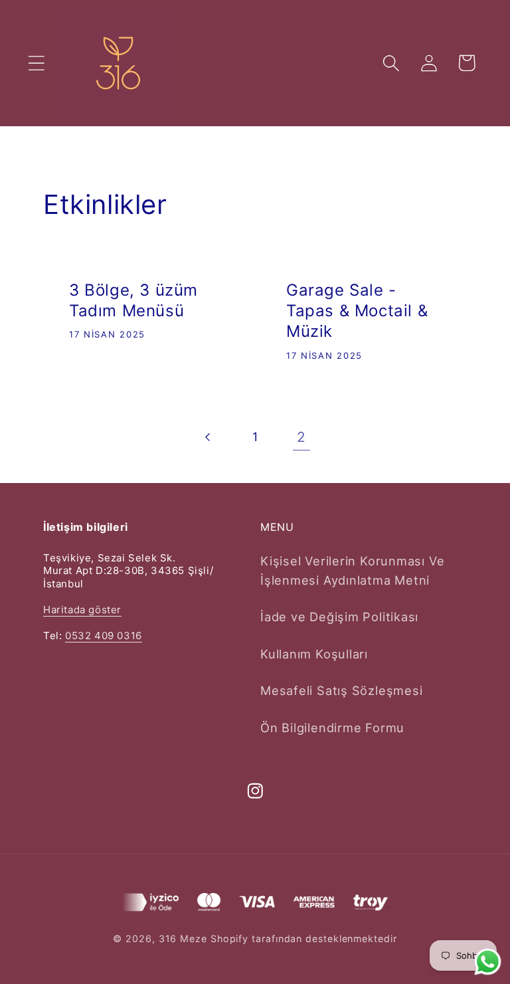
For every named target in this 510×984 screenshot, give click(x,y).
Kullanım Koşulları (314, 653)
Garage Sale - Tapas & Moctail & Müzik (357, 310)
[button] (36, 63)
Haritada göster (82, 609)
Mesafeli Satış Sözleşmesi (341, 690)
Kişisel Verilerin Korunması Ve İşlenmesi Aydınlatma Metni (352, 570)
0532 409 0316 (103, 635)
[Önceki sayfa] (208, 437)
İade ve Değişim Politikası (339, 616)
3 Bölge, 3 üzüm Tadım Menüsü (133, 300)
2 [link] (301, 437)
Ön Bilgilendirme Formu (332, 727)
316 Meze (183, 938)
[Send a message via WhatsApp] (487, 961)
